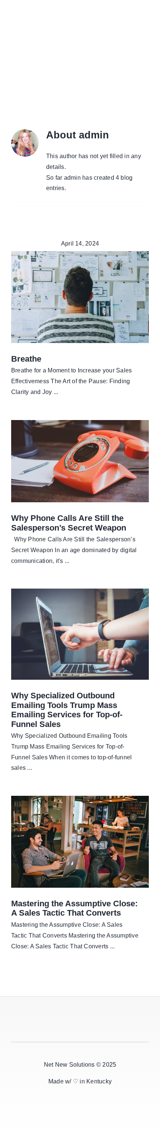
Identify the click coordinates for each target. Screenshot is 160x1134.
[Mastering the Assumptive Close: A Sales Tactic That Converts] (80, 842)
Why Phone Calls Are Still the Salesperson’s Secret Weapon (68, 522)
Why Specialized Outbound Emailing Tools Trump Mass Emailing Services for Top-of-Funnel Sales (66, 710)
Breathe (26, 358)
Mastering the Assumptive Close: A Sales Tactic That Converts (74, 908)
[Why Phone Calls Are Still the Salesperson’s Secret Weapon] (80, 461)
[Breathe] (80, 297)
